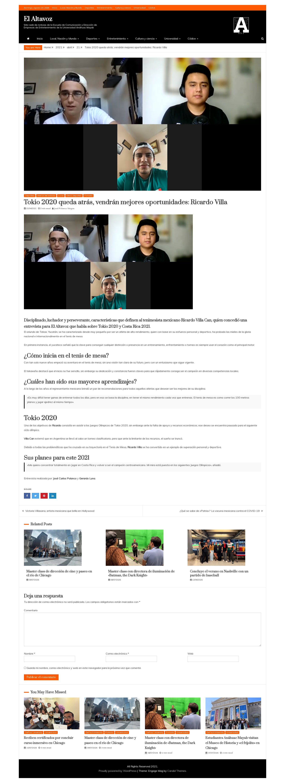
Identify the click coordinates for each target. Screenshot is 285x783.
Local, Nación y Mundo (71, 7)
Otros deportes (73, 195)
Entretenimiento (104, 7)
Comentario (31, 610)
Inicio (54, 7)
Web (190, 653)
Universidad (139, 7)
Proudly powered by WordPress (118, 770)
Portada (88, 195)
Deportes (89, 7)
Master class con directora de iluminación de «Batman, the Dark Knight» (141, 573)
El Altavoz (38, 19)
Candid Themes (176, 770)
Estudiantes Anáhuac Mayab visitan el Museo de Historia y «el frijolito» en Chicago (233, 743)
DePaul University (33, 732)
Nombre (29, 653)
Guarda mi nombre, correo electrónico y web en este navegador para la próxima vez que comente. (84, 668)
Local (60, 195)
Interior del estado (46, 195)
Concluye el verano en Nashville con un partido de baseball (219, 573)
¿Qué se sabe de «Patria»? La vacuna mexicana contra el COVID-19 (220, 510)
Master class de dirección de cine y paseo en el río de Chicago (59, 573)
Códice (151, 7)
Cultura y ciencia (123, 7)
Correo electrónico (117, 653)
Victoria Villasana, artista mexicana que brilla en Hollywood (59, 510)
